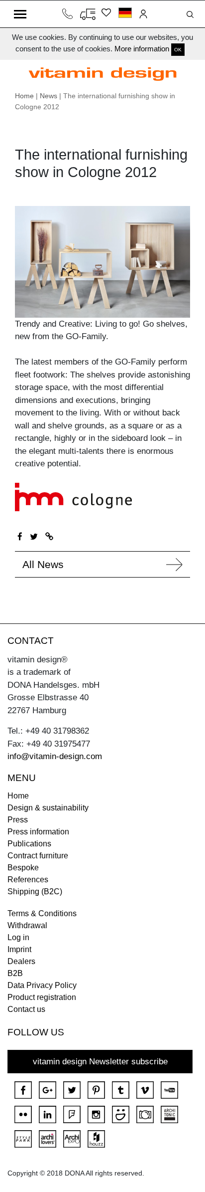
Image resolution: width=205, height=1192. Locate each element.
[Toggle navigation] (20, 14)
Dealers (21, 961)
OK (178, 49)
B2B (15, 973)
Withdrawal (27, 925)
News (48, 96)
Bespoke (23, 867)
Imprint (19, 949)
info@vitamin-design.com (54, 756)
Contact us (26, 1009)
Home (24, 96)
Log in (18, 937)
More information (141, 48)
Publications (29, 843)
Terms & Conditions (42, 913)
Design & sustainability (48, 807)
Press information (38, 831)
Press (17, 819)
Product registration (41, 997)
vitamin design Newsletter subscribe (100, 1061)
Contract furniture (37, 855)
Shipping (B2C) (34, 891)
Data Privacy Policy (42, 985)
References (27, 879)
